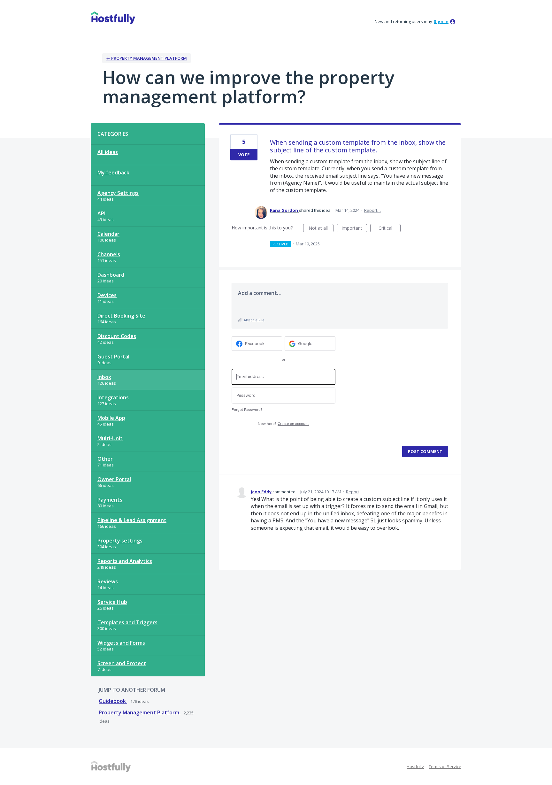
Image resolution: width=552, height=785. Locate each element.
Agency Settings (118, 192)
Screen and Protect (121, 663)
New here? (283, 423)
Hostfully (415, 766)
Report (352, 492)
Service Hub (112, 601)
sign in (441, 21)
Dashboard (110, 274)
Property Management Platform (139, 712)
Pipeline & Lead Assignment (131, 520)
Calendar (108, 233)
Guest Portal (113, 356)
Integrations (113, 397)
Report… (372, 210)
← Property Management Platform (146, 58)
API (101, 213)
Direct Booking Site (121, 315)
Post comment (425, 451)
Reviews (107, 581)
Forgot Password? (247, 409)
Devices (107, 295)
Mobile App (111, 417)
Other (105, 458)
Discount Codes (116, 336)
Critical (390, 228)
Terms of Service (445, 766)
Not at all (321, 228)
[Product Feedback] (113, 18)
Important (354, 228)
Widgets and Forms (121, 642)
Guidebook (113, 700)
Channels (108, 254)
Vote (243, 155)
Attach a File (254, 320)
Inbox (104, 377)
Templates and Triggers (127, 622)
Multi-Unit (110, 438)
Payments (109, 499)
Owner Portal (114, 479)
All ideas (107, 152)
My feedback (113, 172)
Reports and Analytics (124, 561)
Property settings (119, 540)
